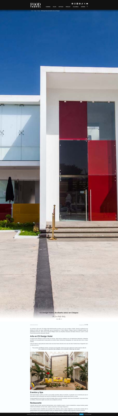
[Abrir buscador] (87, 6)
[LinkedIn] (77, 4)
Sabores (48, 6)
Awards (83, 6)
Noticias (61, 6)
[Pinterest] (80, 4)
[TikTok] (82, 4)
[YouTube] (87, 4)
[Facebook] (72, 4)
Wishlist (68, 6)
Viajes (54, 6)
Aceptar (81, 414)
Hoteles (38, 10)
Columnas (75, 6)
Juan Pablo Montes (60, 316)
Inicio (32, 10)
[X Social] (84, 4)
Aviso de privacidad (87, 414)
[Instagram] (75, 4)
